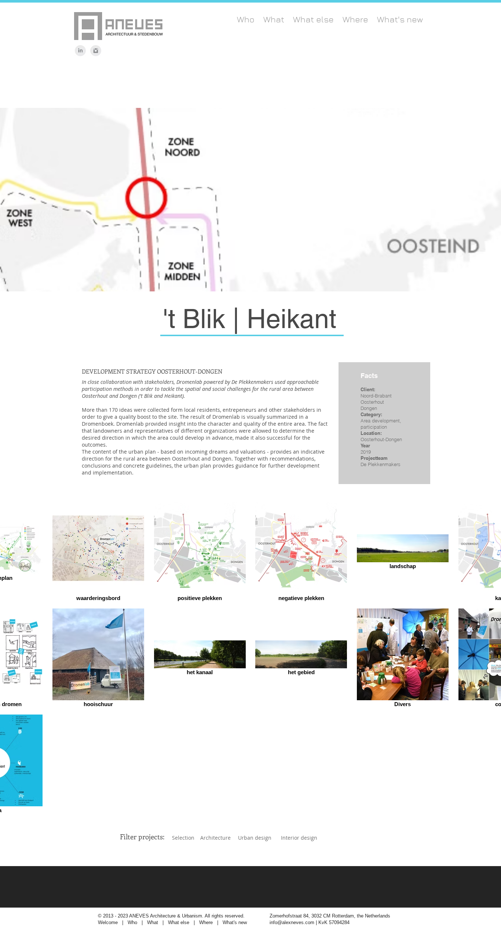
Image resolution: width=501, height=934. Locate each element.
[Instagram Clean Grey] (95, 50)
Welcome (108, 922)
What (153, 922)
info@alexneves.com (292, 922)
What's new (235, 922)
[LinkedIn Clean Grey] (80, 50)
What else (178, 922)
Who (133, 922)
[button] (141, 837)
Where (206, 922)
